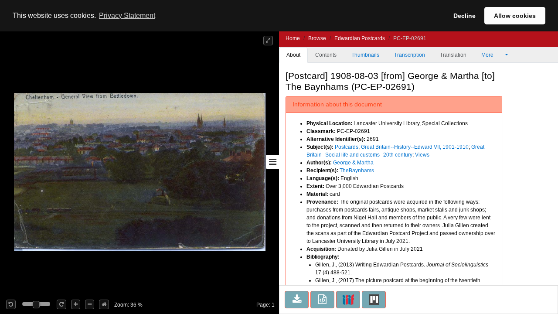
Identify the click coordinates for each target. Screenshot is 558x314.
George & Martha (353, 163)
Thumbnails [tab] (365, 55)
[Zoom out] (89, 304)
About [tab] (293, 55)
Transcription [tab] (409, 55)
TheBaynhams (357, 170)
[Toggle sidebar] (272, 162)
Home (293, 38)
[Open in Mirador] (374, 299)
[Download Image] (297, 299)
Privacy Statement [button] (127, 15)
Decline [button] (464, 15)
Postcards (346, 147)
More (488, 55)
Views (422, 155)
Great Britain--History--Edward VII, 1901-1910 (415, 147)
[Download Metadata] (322, 299)
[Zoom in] (75, 304)
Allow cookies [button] (515, 15)
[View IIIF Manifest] (348, 299)
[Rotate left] (11, 304)
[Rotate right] (61, 304)
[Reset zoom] (104, 304)
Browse (317, 38)
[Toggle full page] (268, 40)
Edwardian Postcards (359, 38)
